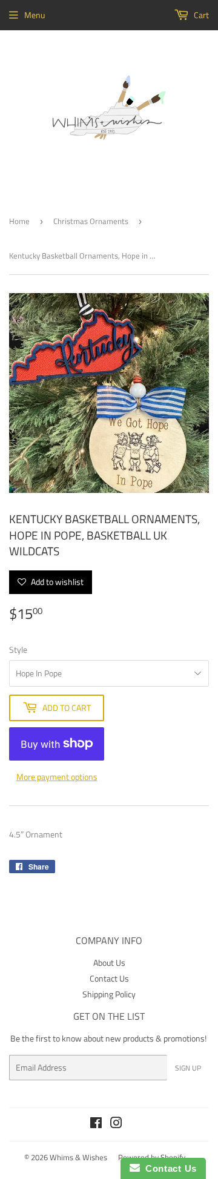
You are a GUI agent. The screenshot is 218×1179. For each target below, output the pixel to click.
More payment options (56, 776)
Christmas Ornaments (90, 221)
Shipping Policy (109, 994)
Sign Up (188, 1068)
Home (19, 221)
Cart (200, 14)
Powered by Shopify (151, 1157)
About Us (109, 962)
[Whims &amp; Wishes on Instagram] (116, 1124)
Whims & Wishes (78, 1157)
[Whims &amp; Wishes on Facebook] (96, 1124)
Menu (34, 14)
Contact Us (109, 978)
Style (18, 649)
